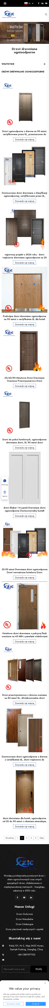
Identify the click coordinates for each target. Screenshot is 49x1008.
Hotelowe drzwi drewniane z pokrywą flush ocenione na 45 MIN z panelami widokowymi (24, 635)
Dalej (42, 838)
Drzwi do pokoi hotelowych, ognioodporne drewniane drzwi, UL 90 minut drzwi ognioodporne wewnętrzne (24, 441)
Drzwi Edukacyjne (24, 924)
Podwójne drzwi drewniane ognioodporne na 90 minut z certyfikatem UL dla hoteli (24, 318)
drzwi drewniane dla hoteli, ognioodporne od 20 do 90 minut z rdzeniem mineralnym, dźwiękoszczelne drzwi (25, 820)
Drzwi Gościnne (24, 914)
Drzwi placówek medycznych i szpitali (24, 929)
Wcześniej (10, 838)
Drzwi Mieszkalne (24, 919)
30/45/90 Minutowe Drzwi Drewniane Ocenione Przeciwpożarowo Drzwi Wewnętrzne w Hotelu (24, 379)
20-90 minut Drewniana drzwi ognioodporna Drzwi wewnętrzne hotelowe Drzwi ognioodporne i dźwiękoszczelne (24, 571)
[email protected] (26, 959)
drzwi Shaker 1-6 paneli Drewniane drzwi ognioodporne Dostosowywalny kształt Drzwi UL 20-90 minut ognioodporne (24, 509)
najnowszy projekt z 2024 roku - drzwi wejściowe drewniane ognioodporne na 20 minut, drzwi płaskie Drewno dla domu (24, 256)
